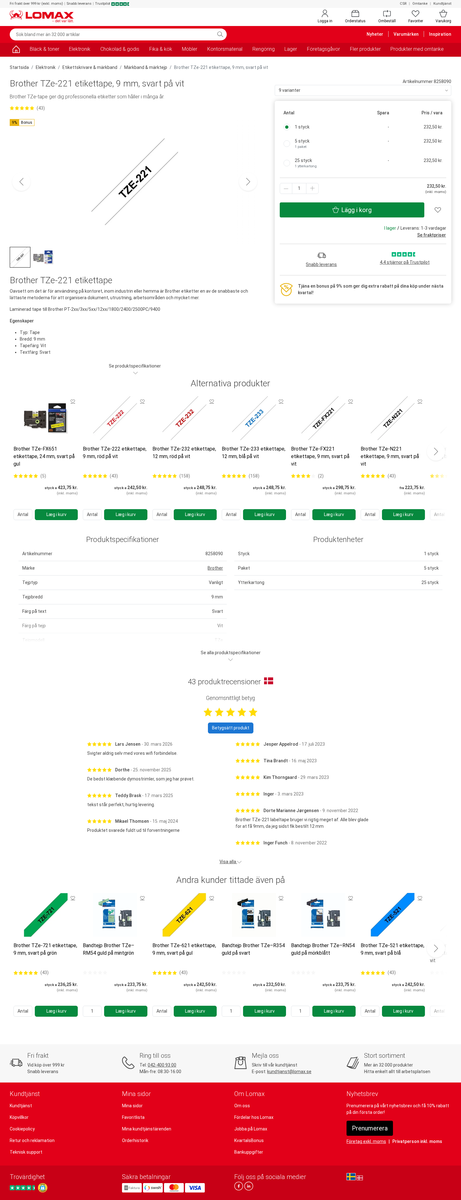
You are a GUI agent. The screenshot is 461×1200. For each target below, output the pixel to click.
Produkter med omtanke (417, 49)
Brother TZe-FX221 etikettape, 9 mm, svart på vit (320, 456)
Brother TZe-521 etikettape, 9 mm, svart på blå (392, 949)
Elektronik (79, 49)
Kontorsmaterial (224, 49)
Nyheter (375, 34)
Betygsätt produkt (230, 727)
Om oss (242, 1105)
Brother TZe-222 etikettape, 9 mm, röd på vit (114, 452)
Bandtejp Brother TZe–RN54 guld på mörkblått (323, 949)
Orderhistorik (135, 1140)
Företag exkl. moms (366, 1141)
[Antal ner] (286, 188)
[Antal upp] (312, 188)
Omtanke (419, 4)
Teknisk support (26, 1152)
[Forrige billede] (21, 182)
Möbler (189, 49)
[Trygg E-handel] (42, 1187)
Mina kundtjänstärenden (146, 1128)
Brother (215, 568)
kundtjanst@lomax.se (289, 1071)
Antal (23, 514)
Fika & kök (160, 49)
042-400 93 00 (162, 1064)
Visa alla (228, 861)
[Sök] (220, 34)
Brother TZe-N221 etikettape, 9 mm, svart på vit (390, 456)
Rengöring (263, 49)
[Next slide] (436, 451)
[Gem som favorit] (73, 401)
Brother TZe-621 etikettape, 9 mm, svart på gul (184, 949)
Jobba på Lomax (250, 1128)
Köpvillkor (19, 1117)
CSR (403, 4)
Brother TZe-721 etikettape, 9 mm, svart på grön (45, 949)
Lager (290, 49)
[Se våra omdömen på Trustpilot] (23, 1188)
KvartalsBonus (249, 1140)
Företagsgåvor (323, 49)
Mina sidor (132, 1105)
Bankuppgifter (248, 1152)
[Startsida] (16, 50)
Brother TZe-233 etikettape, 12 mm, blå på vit (253, 452)
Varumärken (406, 34)
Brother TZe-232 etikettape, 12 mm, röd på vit (184, 452)
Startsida (19, 67)
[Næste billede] (248, 182)
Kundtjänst (442, 4)
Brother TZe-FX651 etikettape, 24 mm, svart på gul (44, 456)
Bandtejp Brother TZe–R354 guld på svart (253, 949)
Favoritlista (133, 1117)
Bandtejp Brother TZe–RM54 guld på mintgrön (108, 949)
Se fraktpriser (431, 234)
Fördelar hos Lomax (253, 1117)
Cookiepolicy (22, 1128)
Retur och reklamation (32, 1140)
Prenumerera (370, 1128)
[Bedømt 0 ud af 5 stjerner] (95, 972)
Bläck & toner (44, 49)
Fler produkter (365, 49)
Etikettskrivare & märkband (89, 67)
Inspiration (440, 34)
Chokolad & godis (119, 49)
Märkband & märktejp (145, 67)
